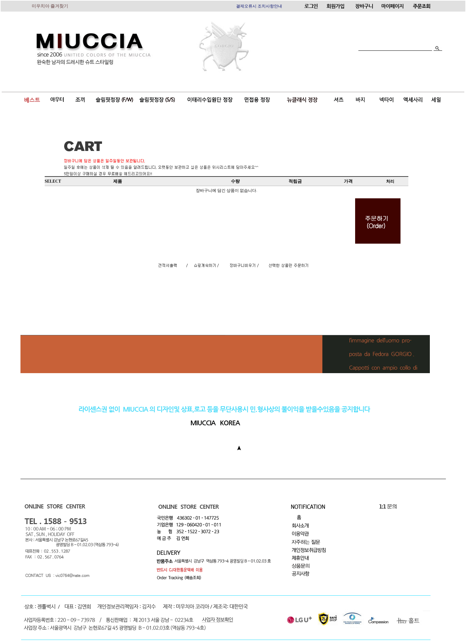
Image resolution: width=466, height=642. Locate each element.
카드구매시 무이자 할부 (257, 6)
